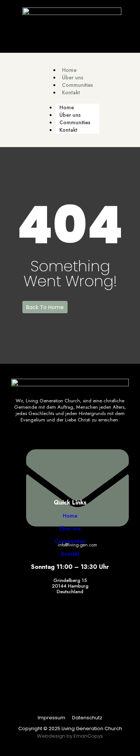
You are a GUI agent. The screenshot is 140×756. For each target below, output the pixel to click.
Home (69, 70)
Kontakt (71, 92)
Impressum (51, 717)
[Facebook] (72, 34)
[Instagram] (92, 34)
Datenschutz (87, 717)
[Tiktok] (52, 34)
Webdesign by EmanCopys (70, 736)
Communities (77, 85)
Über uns (72, 77)
